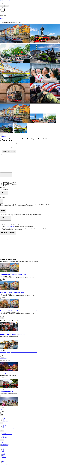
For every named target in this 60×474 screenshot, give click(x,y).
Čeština (3, 450)
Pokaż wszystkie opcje (3, 358)
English (3, 448)
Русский (3, 460)
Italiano (3, 456)
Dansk (3, 451)
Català (3, 449)
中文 (3, 462)
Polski (3, 459)
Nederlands (4, 457)
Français (3, 454)
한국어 (3, 455)
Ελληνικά (3, 452)
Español (3, 453)
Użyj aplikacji (2, 18)
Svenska (3, 461)
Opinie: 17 (4, 136)
